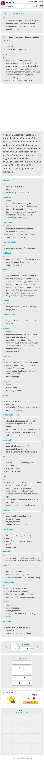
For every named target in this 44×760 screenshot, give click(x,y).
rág (4, 476)
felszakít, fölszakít (11, 415)
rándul (6, 566)
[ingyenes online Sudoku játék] (14, 646)
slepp (5, 395)
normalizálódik (9, 242)
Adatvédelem (27, 758)
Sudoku (26, 645)
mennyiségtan (9, 314)
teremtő (7, 440)
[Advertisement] (22, 108)
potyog (6, 181)
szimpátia (7, 621)
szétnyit (6, 552)
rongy (6, 382)
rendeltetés (8, 529)
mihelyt (6, 301)
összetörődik (8, 582)
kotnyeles (7, 328)
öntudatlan (7, 223)
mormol (6, 356)
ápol (5, 54)
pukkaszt (7, 253)
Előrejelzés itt (30, 702)
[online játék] (26, 648)
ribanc (5, 270)
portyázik (7, 510)
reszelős (6, 602)
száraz (7, 41)
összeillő (7, 197)
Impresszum (16, 758)
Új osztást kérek (22, 712)
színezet (6, 457)
